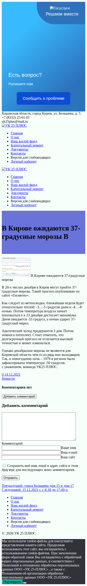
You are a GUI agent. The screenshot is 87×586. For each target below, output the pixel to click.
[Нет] (25, 583)
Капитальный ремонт (27, 145)
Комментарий (12, 443)
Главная (17, 133)
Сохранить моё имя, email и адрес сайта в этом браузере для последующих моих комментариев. (40, 468)
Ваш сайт (68, 457)
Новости (8, 378)
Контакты (18, 153)
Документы (19, 149)
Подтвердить (12, 582)
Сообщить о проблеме (43, 98)
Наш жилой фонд (24, 141)
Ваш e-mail (69, 452)
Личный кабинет (24, 161)
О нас (15, 137)
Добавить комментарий (19, 396)
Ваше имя (68, 448)
